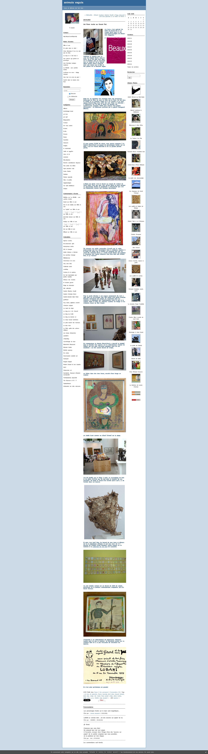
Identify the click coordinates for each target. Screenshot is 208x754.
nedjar (91, 696)
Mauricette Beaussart (69, 344)
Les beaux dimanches (69, 333)
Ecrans (65, 128)
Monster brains (67, 347)
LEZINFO (65, 335)
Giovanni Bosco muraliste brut (136, 151)
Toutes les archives (133, 67)
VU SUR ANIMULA (68, 185)
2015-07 (129, 47)
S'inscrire (73, 93)
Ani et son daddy (68, 204)
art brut (65, 114)
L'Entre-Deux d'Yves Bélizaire (136, 164)
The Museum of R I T (70, 380)
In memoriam (67, 148)
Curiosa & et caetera (69, 272)
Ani (64, 229)
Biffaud (65, 232)
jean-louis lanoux (68, 217)
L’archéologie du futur (69, 341)
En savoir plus (149, 752)
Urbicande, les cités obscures (71, 386)
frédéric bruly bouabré (101, 698)
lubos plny (86, 696)
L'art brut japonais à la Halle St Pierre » (112, 16)
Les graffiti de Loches (136, 275)
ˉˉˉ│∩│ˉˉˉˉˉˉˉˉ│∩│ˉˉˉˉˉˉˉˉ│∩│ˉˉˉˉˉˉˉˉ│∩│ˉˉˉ (74, 224)
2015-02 (129, 61)
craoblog (65, 269)
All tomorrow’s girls (68, 243)
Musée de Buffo (136, 358)
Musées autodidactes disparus (71, 162)
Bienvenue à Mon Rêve (136, 125)
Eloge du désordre (68, 285)
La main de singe (68, 308)
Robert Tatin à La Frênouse (136, 221)
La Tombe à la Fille (136, 138)
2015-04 (129, 55)
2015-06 (129, 49)
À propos (72, 27)
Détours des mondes (69, 279)
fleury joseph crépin (107, 696)
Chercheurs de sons (69, 260)
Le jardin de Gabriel (136, 345)
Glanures (65, 142)
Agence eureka (67, 240)
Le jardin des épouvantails (136, 178)
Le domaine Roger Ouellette (136, 304)
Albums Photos (132, 83)
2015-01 (129, 64)
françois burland (119, 694)
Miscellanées (66, 160)
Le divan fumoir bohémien (70, 319)
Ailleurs (65, 108)
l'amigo (65, 221)
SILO (64, 367)
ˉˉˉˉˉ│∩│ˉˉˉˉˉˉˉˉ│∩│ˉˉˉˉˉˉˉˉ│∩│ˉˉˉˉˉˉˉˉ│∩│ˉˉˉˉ (75, 212)
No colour (66, 353)
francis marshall (102, 694)
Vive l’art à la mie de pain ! (71, 77)
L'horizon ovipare (68, 305)
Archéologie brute (68, 111)
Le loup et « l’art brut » (70, 55)
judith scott (86, 698)
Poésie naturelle (67, 177)
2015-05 (129, 52)
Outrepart (65, 358)
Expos (65, 137)
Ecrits (64, 131)
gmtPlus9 (65, 299)
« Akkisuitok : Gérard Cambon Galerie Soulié (99, 15)
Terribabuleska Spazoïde (70, 377)
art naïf (65, 117)
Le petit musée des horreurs (71, 322)
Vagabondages (67, 182)
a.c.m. (92, 698)
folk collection (67, 288)
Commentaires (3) (115, 692)
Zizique (65, 188)
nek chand (97, 696)
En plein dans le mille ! (70, 48)
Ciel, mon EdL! (67, 263)
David (64, 202)
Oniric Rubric (67, 171)
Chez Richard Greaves (136, 371)
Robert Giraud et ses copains (72, 364)
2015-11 (129, 38)
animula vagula (73, 2)
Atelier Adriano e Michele (70, 252)
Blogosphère (66, 120)
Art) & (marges (67, 249)
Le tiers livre (67, 325)
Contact (65, 122)
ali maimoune (93, 694)
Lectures (65, 157)
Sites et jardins (67, 180)
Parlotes (65, 174)
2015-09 (129, 41)
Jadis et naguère (68, 151)
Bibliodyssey (66, 258)
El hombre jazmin (68, 282)
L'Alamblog (66, 338)
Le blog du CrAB (68, 314)
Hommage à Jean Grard (136, 332)
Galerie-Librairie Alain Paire (70, 297)
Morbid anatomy (67, 350)
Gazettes (65, 140)
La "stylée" (66, 209)
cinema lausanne (95, 713)
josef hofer (111, 694)
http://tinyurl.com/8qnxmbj (70, 36)
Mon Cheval (136, 247)
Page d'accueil (119, 15)
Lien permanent (104, 692)
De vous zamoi (67, 125)
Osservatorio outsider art (70, 356)
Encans (65, 134)
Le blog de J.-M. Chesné (70, 311)
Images (65, 145)
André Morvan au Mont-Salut (136, 97)
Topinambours (67, 383)
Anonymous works (68, 246)
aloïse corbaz (117, 696)
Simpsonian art (67, 370)
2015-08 (129, 44)
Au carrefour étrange (69, 255)
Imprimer (115, 698)
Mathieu (65, 197)
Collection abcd (67, 266)
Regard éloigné (67, 361)
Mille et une (66, 45)
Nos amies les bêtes (69, 165)
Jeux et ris (66, 154)
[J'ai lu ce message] (206, 752)
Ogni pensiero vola (68, 168)
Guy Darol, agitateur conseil (71, 302)
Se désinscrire (73, 96)
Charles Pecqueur (136, 234)
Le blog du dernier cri (69, 317)
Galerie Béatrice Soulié (69, 291)
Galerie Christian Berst (69, 294)
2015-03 (129, 58)
